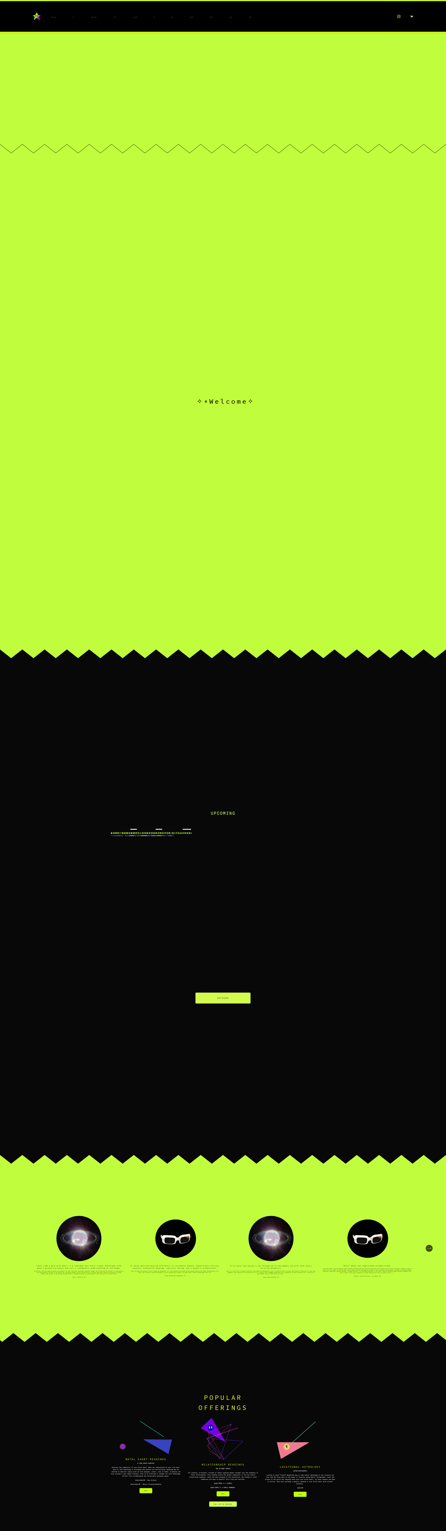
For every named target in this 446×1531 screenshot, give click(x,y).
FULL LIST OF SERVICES (223, 1504)
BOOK (146, 1490)
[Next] (429, 1248)
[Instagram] (399, 16)
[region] (223, 1248)
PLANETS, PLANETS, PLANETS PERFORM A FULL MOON (151, 832)
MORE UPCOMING (223, 998)
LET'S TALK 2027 (124, 832)
